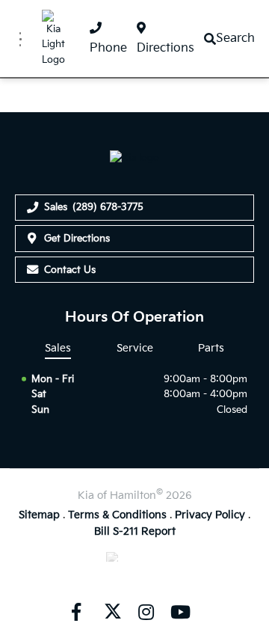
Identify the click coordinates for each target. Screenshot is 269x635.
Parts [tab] (211, 348)
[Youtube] (180, 612)
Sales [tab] (58, 348)
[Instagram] (145, 612)
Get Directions (77, 239)
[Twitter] (111, 612)
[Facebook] (76, 612)
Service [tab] (135, 348)
